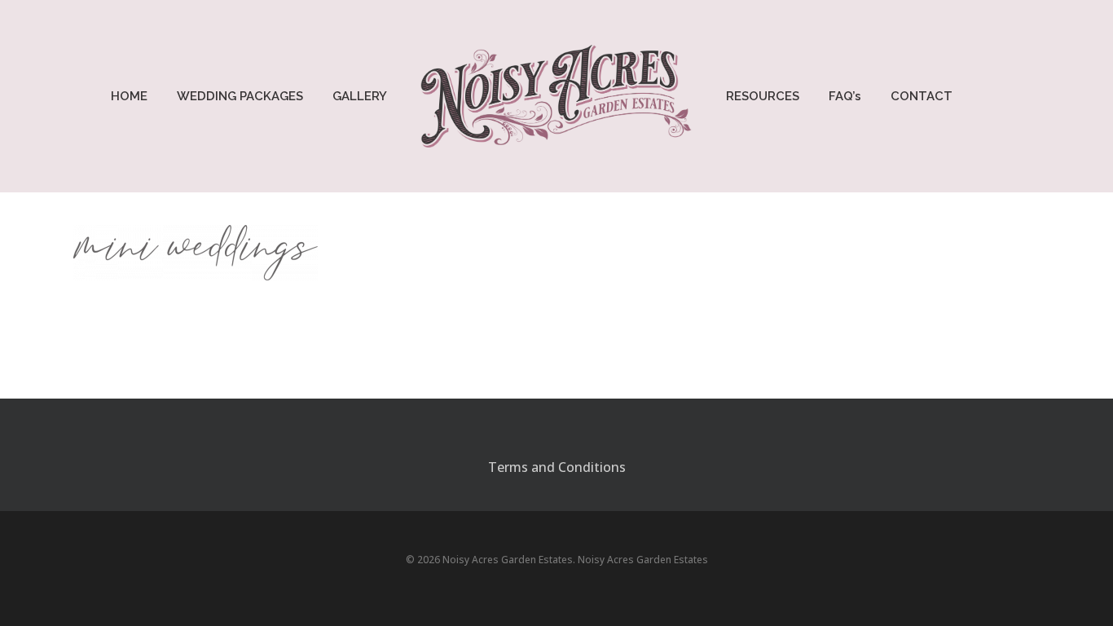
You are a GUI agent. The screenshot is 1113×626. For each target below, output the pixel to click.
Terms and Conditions (557, 467)
